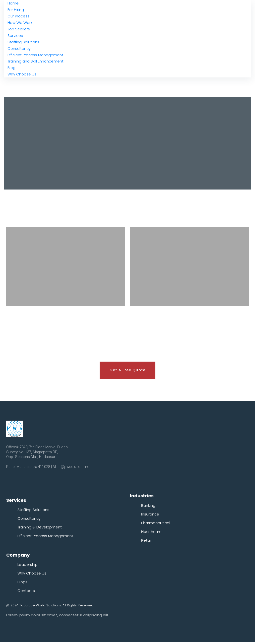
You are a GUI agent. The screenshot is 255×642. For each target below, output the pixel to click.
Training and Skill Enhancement (35, 61)
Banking (148, 505)
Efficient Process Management (35, 55)
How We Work (19, 22)
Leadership (27, 564)
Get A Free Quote (127, 370)
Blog (11, 67)
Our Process (18, 16)
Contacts (26, 590)
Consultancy (19, 48)
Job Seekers (18, 29)
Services (15, 35)
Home (13, 3)
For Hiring (15, 9)
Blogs (22, 581)
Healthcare (151, 531)
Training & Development (39, 527)
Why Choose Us (21, 74)
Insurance (150, 514)
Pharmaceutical (155, 522)
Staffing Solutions (23, 42)
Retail (146, 540)
